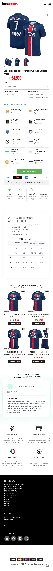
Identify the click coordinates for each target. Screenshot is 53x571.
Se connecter (8, 519)
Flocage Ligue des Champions (38, 97)
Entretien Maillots (10, 496)
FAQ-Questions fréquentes (13, 488)
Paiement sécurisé (10, 490)
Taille (5, 82)
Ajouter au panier (29, 171)
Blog (5, 507)
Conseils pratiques (10, 494)
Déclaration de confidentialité (14, 484)
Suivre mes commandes (12, 517)
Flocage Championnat (36, 94)
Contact (6, 505)
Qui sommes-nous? (10, 492)
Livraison (7, 501)
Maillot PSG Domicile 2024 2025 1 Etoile (14, 315)
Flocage (6, 499)
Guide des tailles (9, 498)
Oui (10, 94)
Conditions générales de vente (14, 486)
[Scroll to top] (29, 560)
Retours (6, 503)
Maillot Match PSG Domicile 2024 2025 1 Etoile (38, 315)
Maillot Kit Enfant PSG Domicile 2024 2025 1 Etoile (38, 353)
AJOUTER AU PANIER (14, 323)
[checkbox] (15, 95)
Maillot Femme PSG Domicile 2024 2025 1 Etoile (14, 353)
